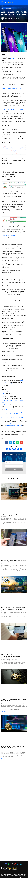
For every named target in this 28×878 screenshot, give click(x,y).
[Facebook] (7, 449)
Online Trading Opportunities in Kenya (12, 515)
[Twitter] (10, 449)
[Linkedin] (18, 449)
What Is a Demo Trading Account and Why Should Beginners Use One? (12, 655)
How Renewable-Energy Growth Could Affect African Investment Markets (13, 608)
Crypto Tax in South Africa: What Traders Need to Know (13, 699)
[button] (6, 442)
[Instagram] (15, 449)
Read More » (3, 525)
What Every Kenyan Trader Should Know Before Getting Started (13, 561)
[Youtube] (13, 449)
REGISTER (14, 470)
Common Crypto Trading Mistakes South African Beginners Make (13, 747)
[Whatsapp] (21, 449)
